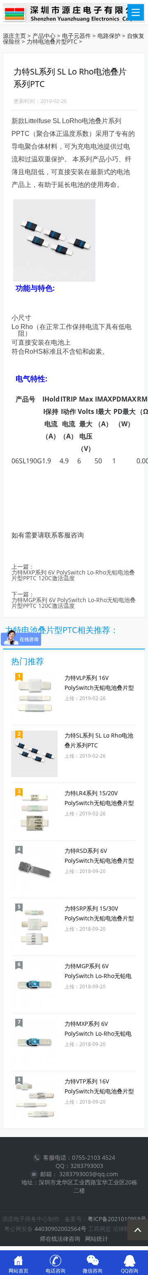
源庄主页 (14, 36)
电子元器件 (76, 36)
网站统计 (96, 1238)
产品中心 (44, 36)
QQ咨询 (129, 1270)
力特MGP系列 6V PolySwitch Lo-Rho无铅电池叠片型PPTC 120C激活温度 (74, 603)
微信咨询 (92, 1270)
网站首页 (18, 1270)
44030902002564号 (60, 1229)
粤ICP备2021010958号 (117, 1219)
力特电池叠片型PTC (52, 41)
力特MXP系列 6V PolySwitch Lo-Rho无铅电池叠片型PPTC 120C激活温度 (73, 575)
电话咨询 (55, 1270)
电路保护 (108, 36)
